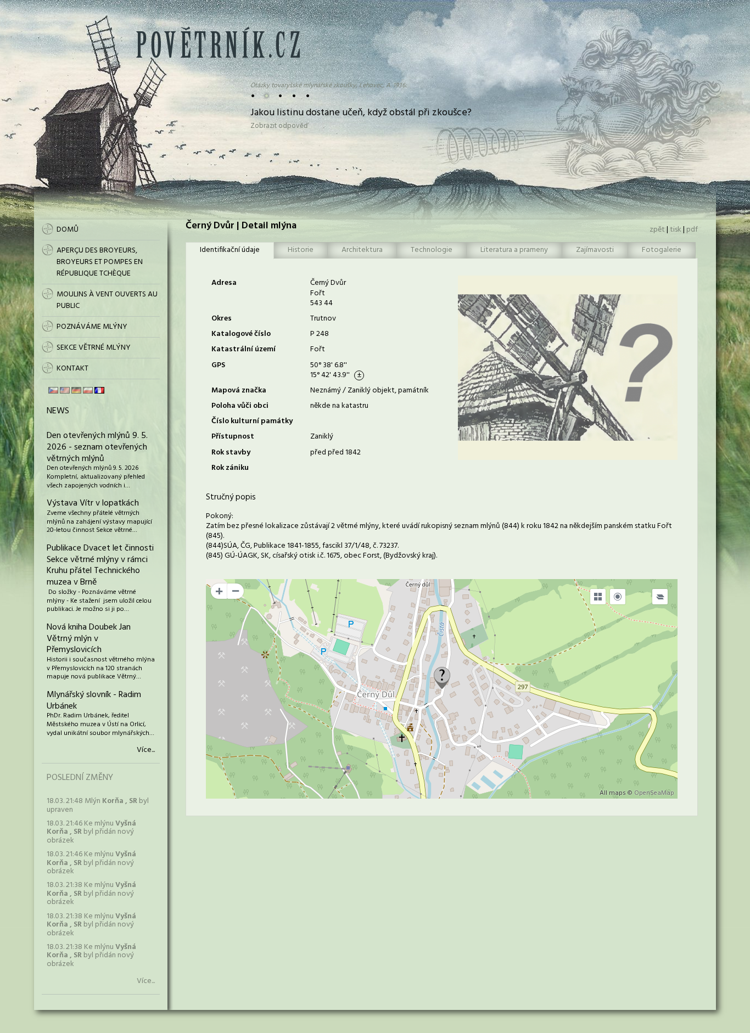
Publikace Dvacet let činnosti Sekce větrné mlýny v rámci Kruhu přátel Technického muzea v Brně (100, 565)
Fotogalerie (661, 250)
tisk (675, 229)
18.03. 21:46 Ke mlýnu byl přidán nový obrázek (91, 832)
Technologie (431, 250)
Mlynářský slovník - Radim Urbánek (94, 701)
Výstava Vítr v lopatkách (93, 503)
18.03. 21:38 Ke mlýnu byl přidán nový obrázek (91, 893)
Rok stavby (230, 452)
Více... (146, 750)
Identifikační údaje (230, 250)
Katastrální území (243, 349)
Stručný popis (231, 497)
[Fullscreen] (598, 596)
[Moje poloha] (617, 596)
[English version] (65, 390)
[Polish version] (88, 390)
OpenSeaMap (654, 793)
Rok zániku (230, 468)
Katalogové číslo (241, 334)
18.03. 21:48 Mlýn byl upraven (98, 805)
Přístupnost (232, 436)
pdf (692, 229)
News (58, 411)
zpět (657, 229)
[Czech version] (53, 390)
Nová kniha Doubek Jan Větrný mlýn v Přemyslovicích (89, 639)
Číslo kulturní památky (252, 421)
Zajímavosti (595, 250)
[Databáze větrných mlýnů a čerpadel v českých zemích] (218, 55)
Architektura (362, 250)
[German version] (76, 390)
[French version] (99, 390)
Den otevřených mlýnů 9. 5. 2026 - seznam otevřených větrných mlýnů (97, 447)
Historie (301, 250)
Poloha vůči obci (239, 406)
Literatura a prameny (514, 250)
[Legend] (660, 596)
